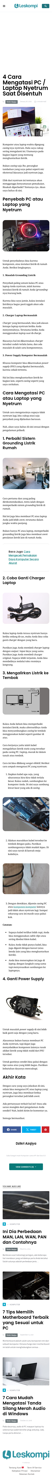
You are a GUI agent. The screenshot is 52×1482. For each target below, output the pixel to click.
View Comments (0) (25, 1166)
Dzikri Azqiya (12, 102)
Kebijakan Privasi (19, 1470)
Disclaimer (35, 1470)
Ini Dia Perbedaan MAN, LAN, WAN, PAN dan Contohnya (24, 1236)
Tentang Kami (15, 1467)
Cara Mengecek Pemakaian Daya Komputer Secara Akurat (24, 557)
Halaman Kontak (26, 1474)
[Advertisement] (26, 39)
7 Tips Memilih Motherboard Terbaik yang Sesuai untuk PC (26, 1320)
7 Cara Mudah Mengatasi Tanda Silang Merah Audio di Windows (24, 1406)
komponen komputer (24, 906)
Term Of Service (34, 1467)
